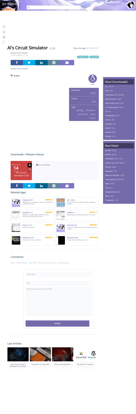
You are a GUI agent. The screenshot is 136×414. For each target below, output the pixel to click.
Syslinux (108, 132)
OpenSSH (108, 124)
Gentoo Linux (110, 163)
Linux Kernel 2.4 (111, 217)
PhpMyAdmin (110, 116)
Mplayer (108, 225)
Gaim (107, 184)
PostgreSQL (109, 200)
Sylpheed (108, 171)
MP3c (107, 196)
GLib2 (107, 120)
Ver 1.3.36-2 (71, 200)
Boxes (107, 221)
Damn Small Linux (111, 103)
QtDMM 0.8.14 (27, 213)
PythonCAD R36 (72, 238)
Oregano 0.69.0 (27, 200)
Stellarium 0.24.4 (28, 238)
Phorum (108, 167)
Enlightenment (110, 192)
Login (101, 2)
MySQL (108, 128)
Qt (106, 111)
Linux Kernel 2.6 (111, 95)
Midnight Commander (113, 213)
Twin (107, 188)
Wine (107, 91)
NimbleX (108, 209)
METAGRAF (109, 159)
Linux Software (91, 2)
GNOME (108, 136)
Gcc (106, 87)
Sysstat (108, 150)
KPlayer (108, 204)
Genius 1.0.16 (27, 225)
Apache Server (110, 99)
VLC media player (111, 107)
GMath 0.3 (70, 213)
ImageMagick (110, 141)
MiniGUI (108, 155)
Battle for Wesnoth (112, 175)
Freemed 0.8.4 (72, 225)
